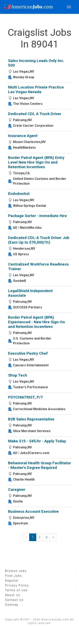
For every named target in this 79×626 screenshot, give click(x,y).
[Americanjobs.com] (29, 7)
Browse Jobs (16, 571)
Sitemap (11, 604)
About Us (12, 595)
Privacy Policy (17, 585)
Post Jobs (13, 576)
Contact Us (14, 600)
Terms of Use (16, 590)
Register (12, 580)
